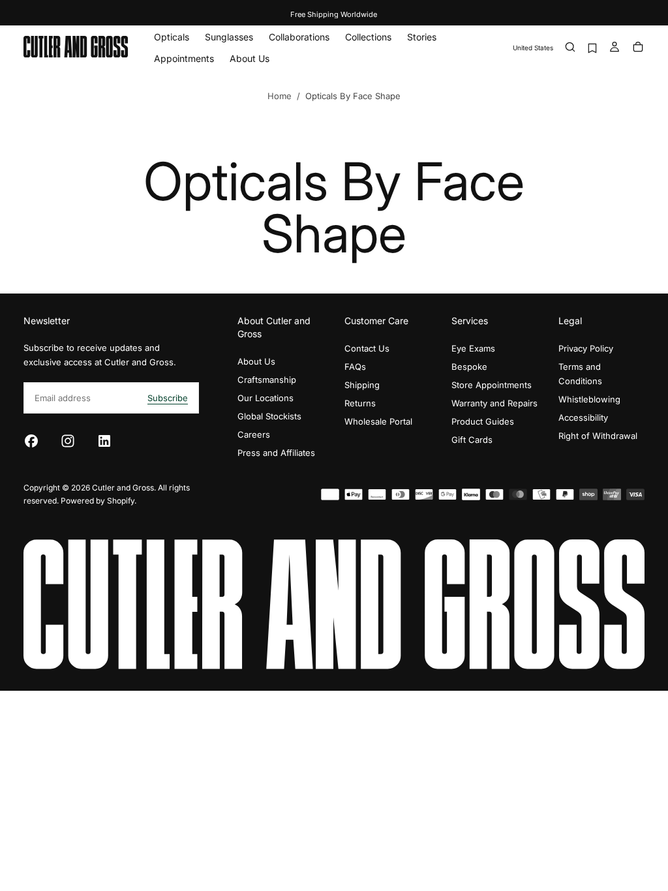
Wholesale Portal (378, 421)
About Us (249, 58)
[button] (533, 48)
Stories (421, 36)
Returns (360, 403)
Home (279, 96)
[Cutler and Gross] (334, 604)
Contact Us (366, 348)
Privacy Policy (585, 348)
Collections (368, 36)
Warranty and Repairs (494, 403)
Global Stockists (269, 416)
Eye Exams (473, 348)
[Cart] (638, 48)
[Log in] (614, 48)
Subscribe (167, 398)
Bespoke (469, 366)
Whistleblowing (589, 399)
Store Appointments (491, 385)
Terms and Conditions (580, 373)
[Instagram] (68, 441)
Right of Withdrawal (597, 435)
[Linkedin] (104, 441)
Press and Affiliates (276, 452)
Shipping (362, 385)
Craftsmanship (266, 379)
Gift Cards (472, 439)
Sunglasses (229, 36)
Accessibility (583, 417)
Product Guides (482, 421)
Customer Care (376, 320)
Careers (253, 434)
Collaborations (299, 36)
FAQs (355, 366)
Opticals (171, 36)
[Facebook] (31, 441)
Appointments (184, 58)
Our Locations (265, 398)
